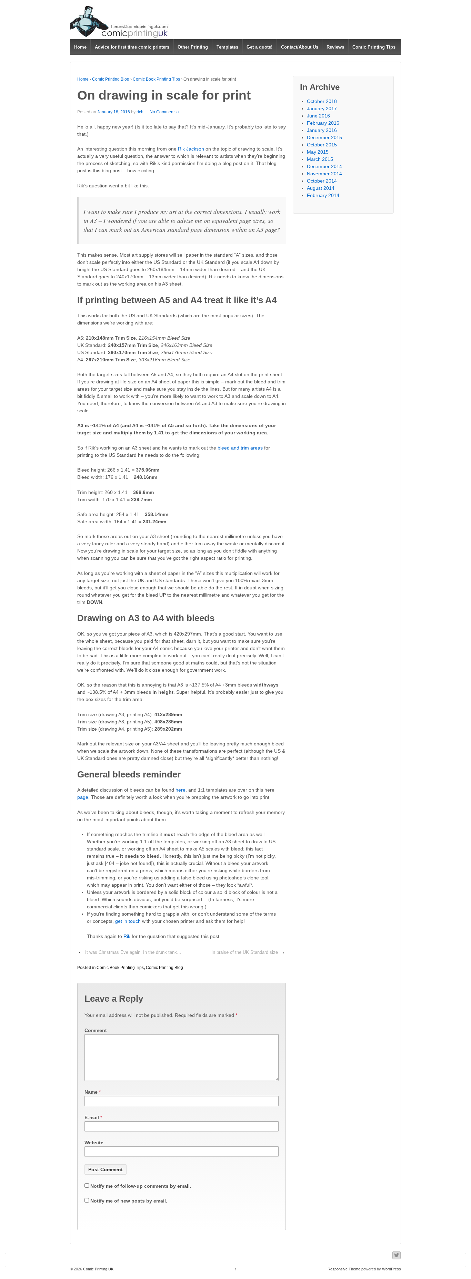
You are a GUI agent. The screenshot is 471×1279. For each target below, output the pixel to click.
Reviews (335, 47)
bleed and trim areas (240, 448)
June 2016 (318, 115)
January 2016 (322, 130)
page (82, 797)
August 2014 (320, 188)
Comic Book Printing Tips (156, 79)
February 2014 (323, 195)
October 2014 (322, 181)
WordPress (391, 1269)
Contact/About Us (299, 47)
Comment (95, 1030)
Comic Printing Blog (110, 79)
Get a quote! (259, 47)
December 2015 (324, 137)
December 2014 (324, 166)
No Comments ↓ (165, 112)
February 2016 (323, 123)
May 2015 (318, 152)
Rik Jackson (191, 149)
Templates (227, 47)
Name (91, 1092)
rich (140, 112)
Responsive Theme (344, 1269)
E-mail (91, 1117)
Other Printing (193, 47)
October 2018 (322, 101)
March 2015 (320, 159)
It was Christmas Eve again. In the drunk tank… (133, 952)
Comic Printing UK (97, 1269)
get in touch (128, 921)
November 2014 (324, 173)
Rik (126, 936)
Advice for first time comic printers (132, 47)
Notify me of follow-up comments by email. (140, 1186)
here (181, 790)
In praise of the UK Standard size (244, 952)
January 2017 (322, 108)
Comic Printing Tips (373, 47)
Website (93, 1142)
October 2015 (322, 144)
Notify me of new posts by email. (128, 1201)
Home (80, 47)
